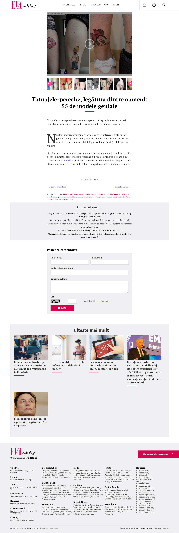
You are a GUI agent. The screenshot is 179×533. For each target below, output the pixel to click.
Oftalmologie (88, 494)
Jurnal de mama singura (123, 496)
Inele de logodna (93, 475)
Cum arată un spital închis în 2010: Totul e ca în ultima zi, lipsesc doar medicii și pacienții (89, 220)
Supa (118, 473)
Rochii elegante (79, 475)
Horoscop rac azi (143, 486)
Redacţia (158, 528)
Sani (57, 509)
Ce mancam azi (116, 482)
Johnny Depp (57, 488)
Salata (107, 473)
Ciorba (120, 470)
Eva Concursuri (17, 508)
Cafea (113, 473)
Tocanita (108, 475)
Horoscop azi (141, 475)
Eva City (14, 517)
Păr (43, 507)
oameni (81, 194)
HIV (80, 496)
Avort (97, 494)
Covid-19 (124, 512)
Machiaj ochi (66, 512)
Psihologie (96, 488)
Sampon (45, 512)
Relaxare (99, 505)
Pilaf (129, 477)
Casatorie (63, 473)
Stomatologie (89, 490)
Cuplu (50, 473)
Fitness (81, 505)
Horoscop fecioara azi (145, 490)
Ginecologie (78, 490)
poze (105, 194)
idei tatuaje (63, 197)
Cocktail (116, 475)
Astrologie (140, 481)
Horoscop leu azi (143, 505)
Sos (130, 470)
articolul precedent (57, 186)
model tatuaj (72, 197)
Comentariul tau (59, 279)
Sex (68, 473)
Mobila (116, 492)
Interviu (117, 507)
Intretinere (82, 507)
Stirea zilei (125, 507)
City (106, 5)
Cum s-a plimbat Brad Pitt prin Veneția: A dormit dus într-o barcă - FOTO (89, 230)
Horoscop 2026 (142, 470)
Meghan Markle (48, 485)
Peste (126, 470)
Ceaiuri (83, 488)
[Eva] (18, 3)
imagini (110, 194)
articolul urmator (122, 186)
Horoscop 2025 (142, 473)
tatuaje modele (67, 199)
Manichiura (65, 509)
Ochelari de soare (89, 477)
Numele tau (56, 257)
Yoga (75, 507)
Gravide (108, 499)
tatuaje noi (57, 199)
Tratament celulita (49, 514)
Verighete (77, 477)
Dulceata (124, 473)
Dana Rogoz (67, 490)
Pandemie (109, 514)
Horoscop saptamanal (145, 512)
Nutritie (85, 509)
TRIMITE (62, 308)
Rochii (47, 507)
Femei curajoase (118, 499)
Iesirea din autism (116, 509)
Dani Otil (45, 492)
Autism (129, 499)
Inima (89, 488)
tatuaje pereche (106, 197)
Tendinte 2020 (79, 479)
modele (117, 194)
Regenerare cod (101, 301)
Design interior (121, 494)
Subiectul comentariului (62, 268)
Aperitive (108, 477)
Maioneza (123, 477)
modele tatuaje (52, 197)
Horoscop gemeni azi (144, 488)
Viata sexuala (63, 470)
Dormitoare (109, 494)
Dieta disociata (79, 511)
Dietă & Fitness (80, 502)
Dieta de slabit (95, 509)
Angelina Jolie (55, 490)
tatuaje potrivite (118, 197)
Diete (75, 505)
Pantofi (98, 473)
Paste (115, 470)
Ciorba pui (123, 479)
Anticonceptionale (80, 492)
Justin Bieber (52, 495)
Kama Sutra (47, 475)
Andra (58, 492)
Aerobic (91, 507)
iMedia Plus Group (33, 528)
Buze (51, 512)
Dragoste (45, 470)
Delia (64, 492)
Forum (115, 5)
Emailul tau (96, 257)
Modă (76, 468)
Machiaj (52, 509)
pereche (66, 194)
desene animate (97, 194)
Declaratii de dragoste (61, 477)
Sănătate (77, 485)
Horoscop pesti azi (143, 503)
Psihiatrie (95, 496)
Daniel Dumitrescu (91, 179)
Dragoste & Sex (49, 468)
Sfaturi (13, 484)
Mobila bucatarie (112, 490)
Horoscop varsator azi (145, 501)
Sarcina (76, 488)
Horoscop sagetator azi (145, 499)
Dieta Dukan (90, 505)
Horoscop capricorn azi (145, 495)
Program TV (46, 497)
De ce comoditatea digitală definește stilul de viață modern (68, 365)
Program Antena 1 (49, 499)
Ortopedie (86, 496)
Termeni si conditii (147, 528)
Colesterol (99, 490)
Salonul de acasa (64, 514)
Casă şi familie (112, 487)
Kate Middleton (62, 485)
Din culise (109, 507)
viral (127, 194)
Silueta (89, 511)
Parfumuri (61, 507)
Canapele (124, 492)
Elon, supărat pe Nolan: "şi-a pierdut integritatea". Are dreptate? (30, 422)
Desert (115, 477)
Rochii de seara (85, 470)
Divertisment (48, 482)
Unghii (54, 507)
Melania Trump (64, 495)
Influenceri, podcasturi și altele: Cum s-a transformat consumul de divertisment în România (31, 367)
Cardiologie (78, 494)
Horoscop (95, 5)
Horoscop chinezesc (144, 479)
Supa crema (124, 475)
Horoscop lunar (142, 484)
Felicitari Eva (16, 493)
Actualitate (110, 504)
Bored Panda (64, 160)
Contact (166, 528)
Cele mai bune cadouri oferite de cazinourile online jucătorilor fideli (104, 365)
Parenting (109, 496)
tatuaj (123, 194)
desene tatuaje (83, 197)
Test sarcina (94, 492)
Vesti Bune (116, 512)
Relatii (44, 473)
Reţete (108, 468)
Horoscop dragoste (144, 477)
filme (76, 194)
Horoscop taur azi (143, 492)
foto (71, 194)
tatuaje (87, 194)
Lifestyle (70, 5)
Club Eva (14, 468)
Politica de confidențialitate (129, 528)
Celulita (57, 512)
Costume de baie (87, 473)
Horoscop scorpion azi (145, 497)
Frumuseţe (47, 504)
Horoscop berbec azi (144, 510)
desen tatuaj (94, 197)
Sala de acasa (88, 514)
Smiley (52, 492)
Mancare (108, 470)
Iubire (55, 473)
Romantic (54, 470)
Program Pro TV (58, 497)
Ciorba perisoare (111, 479)
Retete (82, 5)
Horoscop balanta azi (144, 508)
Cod (52, 296)
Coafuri (45, 509)
